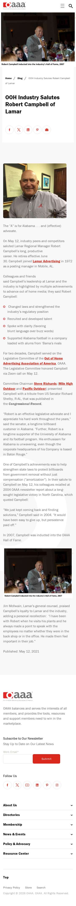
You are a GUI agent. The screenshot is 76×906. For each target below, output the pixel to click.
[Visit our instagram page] (57, 785)
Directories (11, 815)
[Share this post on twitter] (19, 130)
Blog (20, 78)
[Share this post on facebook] (9, 130)
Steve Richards (45, 383)
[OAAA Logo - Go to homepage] (14, 5)
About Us (10, 805)
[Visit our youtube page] (27, 785)
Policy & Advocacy (16, 844)
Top (6, 877)
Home (8, 78)
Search (41, 887)
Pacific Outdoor (34, 388)
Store (28, 887)
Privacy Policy (11, 887)
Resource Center (16, 853)
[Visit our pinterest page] (47, 785)
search (71, 6)
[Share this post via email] (46, 130)
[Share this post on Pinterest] (37, 130)
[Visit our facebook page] (7, 785)
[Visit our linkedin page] (37, 785)
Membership (12, 824)
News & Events (14, 834)
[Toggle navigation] (62, 6)
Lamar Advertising (46, 261)
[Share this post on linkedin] (28, 130)
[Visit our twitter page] (17, 785)
